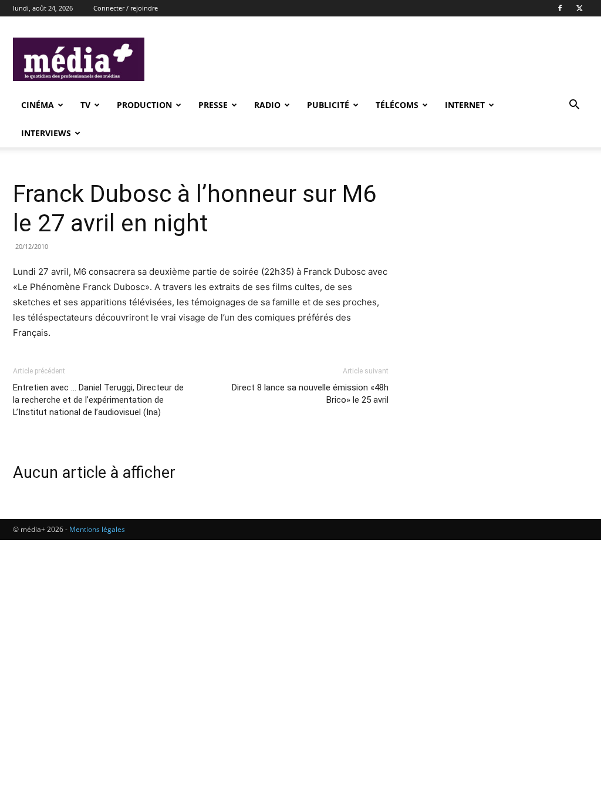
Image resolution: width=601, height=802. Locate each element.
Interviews (46, 133)
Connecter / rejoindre (125, 8)
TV (85, 104)
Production (144, 104)
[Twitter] (579, 8)
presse (213, 104)
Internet (465, 104)
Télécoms (397, 104)
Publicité (328, 104)
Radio (267, 104)
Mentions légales (97, 529)
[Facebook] (560, 8)
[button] (574, 106)
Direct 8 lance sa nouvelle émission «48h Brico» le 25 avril (310, 393)
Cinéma (37, 104)
